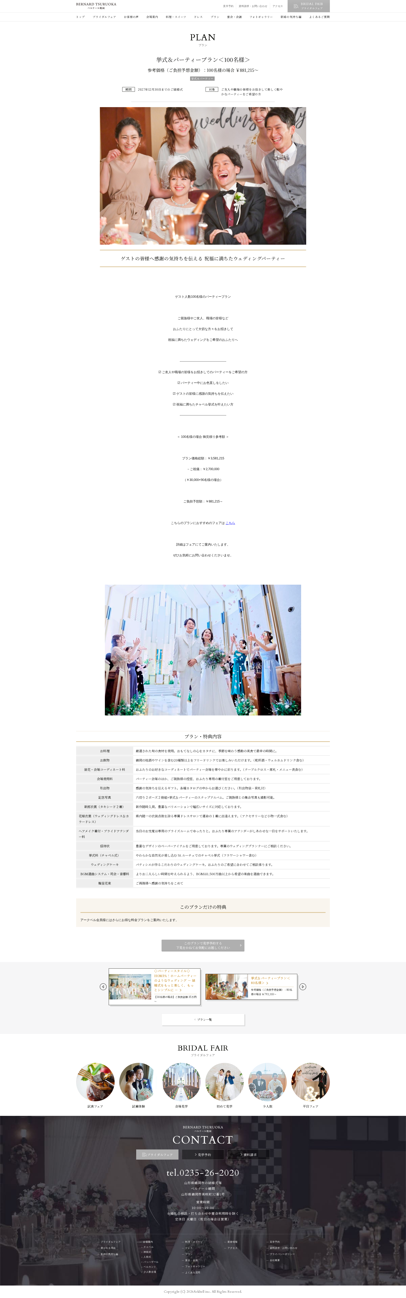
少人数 (267, 1106)
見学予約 (228, 6)
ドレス (198, 17)
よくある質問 (192, 1272)
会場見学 (181, 1106)
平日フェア (310, 1106)
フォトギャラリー (261, 17)
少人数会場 (150, 1272)
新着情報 (233, 1242)
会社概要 (275, 1260)
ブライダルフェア (104, 17)
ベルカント (150, 1266)
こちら (230, 523)
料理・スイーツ (176, 17)
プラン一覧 (204, 1019)
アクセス (278, 6)
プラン (215, 17)
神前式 (147, 1252)
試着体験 (138, 1106)
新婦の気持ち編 (291, 17)
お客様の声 (131, 17)
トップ (80, 17)
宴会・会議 (234, 17)
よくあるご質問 (319, 17)
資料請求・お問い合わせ (253, 6)
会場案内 (152, 17)
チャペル (149, 1247)
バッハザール (151, 1262)
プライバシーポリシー (282, 1254)
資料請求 (250, 1154)
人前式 (147, 1257)
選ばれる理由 (108, 1248)
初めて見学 (224, 1106)
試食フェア (95, 1106)
